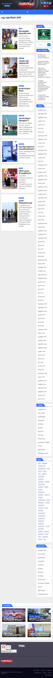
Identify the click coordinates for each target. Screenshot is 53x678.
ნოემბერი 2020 (42, 172)
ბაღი (39, 473)
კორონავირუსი (41, 500)
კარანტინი (40, 494)
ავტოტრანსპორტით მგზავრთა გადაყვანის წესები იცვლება (43, 63)
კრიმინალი (41, 424)
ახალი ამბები (41, 413)
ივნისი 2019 (41, 208)
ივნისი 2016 (41, 322)
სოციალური (41, 528)
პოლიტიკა (40, 435)
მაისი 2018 (40, 249)
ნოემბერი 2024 (42, 110)
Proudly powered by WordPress (7, 672)
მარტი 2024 (41, 132)
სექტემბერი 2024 (42, 117)
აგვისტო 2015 (41, 351)
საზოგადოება (21, 58)
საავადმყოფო (41, 518)
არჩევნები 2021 (42, 409)
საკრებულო (41, 521)
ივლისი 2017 (41, 285)
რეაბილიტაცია (41, 515)
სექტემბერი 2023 (42, 139)
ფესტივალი (41, 534)
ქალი (39, 536)
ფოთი (46, 534)
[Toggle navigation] (27, 12)
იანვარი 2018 (41, 263)
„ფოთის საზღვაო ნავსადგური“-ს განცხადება (24, 120)
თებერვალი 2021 (42, 165)
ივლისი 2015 (41, 355)
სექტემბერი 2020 (42, 179)
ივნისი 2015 (41, 358)
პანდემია (48, 502)
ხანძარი (40, 539)
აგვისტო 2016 (41, 314)
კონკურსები (41, 420)
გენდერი (44, 473)
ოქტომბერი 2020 (42, 176)
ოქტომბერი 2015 (42, 344)
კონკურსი (40, 497)
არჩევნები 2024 (41, 468)
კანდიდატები (41, 492)
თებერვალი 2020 (42, 186)
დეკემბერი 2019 (42, 190)
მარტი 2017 (41, 300)
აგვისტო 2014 (41, 395)
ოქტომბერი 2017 (42, 274)
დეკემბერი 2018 (42, 230)
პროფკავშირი (41, 513)
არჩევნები (44, 463)
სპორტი (20, 28)
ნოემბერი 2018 (42, 234)
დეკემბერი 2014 (42, 380)
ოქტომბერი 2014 (42, 388)
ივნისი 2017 (41, 289)
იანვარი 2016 (41, 333)
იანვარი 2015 (41, 377)
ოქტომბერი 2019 (42, 197)
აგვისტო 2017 (41, 282)
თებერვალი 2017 (42, 303)
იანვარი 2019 (41, 227)
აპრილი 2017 (41, 296)
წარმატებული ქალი (43, 453)
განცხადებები (21, 115)
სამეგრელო (41, 523)
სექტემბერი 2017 (42, 278)
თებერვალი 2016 (42, 329)
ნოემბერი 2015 (42, 340)
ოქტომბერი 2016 (42, 307)
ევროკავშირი (41, 484)
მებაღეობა (41, 431)
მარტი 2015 (41, 369)
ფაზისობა (46, 531)
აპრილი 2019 (41, 216)
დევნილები (40, 481)
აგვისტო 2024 (41, 121)
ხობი (45, 539)
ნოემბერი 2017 (42, 271)
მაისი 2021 (40, 161)
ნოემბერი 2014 (42, 384)
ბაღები (44, 471)
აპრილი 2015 (41, 366)
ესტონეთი (40, 487)
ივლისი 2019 (41, 205)
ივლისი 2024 (41, 124)
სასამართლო (41, 526)
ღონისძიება (45, 536)
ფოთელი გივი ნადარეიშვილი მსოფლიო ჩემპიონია (43, 56)
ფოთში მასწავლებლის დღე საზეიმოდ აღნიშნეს (25, 203)
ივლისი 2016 (41, 318)
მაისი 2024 (40, 128)
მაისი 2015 (40, 362)
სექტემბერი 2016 (42, 311)
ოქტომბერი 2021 (42, 150)
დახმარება (40, 479)
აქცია (48, 468)
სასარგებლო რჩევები (43, 442)
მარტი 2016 (41, 325)
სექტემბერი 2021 (42, 154)
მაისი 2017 (40, 293)
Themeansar (3, 673)
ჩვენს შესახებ (41, 449)
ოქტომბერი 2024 (42, 113)
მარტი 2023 (41, 146)
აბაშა (39, 463)
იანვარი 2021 (41, 168)
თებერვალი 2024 (42, 135)
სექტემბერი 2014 (42, 391)
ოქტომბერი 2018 (42, 238)
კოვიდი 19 (47, 494)
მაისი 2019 (40, 212)
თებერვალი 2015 (42, 373)
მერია (48, 500)
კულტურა (20, 168)
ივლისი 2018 (41, 241)
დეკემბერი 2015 (42, 336)
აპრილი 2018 (41, 252)
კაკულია (40, 489)
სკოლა (47, 526)
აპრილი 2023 (41, 143)
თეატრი (46, 487)
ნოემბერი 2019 (42, 194)
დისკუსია (47, 481)
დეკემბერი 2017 (42, 267)
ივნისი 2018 (41, 245)
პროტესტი (40, 510)
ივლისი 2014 (41, 399)
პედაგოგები (41, 505)
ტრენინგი (40, 531)
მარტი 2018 (41, 256)
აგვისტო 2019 (41, 201)
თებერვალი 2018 (42, 260)
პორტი (46, 508)
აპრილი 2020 (41, 183)
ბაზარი (39, 471)
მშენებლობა (41, 502)
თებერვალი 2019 (42, 223)
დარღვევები (41, 476)
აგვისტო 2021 (41, 157)
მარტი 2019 (41, 219)
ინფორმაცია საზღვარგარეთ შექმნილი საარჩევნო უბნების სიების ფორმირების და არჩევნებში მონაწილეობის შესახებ (44, 72)
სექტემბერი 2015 (42, 347)
